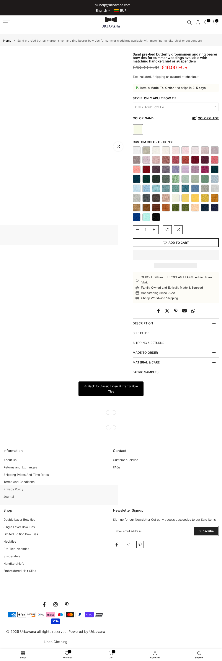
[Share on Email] (184, 311)
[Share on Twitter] (167, 311)
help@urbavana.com (114, 5)
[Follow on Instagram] (128, 544)
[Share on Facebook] (158, 311)
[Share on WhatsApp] (193, 311)
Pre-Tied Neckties (16, 549)
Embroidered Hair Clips (19, 571)
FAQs (116, 467)
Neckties (9, 541)
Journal (8, 496)
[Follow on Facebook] (116, 544)
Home (7, 40)
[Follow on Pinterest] (140, 544)
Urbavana (97, 631)
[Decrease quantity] (136, 230)
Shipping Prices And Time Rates (26, 474)
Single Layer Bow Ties (19, 527)
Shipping (159, 77)
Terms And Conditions (18, 482)
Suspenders (11, 556)
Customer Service (125, 460)
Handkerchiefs (13, 563)
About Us (9, 460)
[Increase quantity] (155, 230)
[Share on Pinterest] (176, 311)
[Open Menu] (37, 22)
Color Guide (208, 118)
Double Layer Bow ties (19, 519)
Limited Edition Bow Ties (20, 534)
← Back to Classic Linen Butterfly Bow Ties (111, 388)
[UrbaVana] (111, 22)
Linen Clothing (55, 642)
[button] (176, 255)
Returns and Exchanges (20, 467)
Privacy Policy (13, 489)
